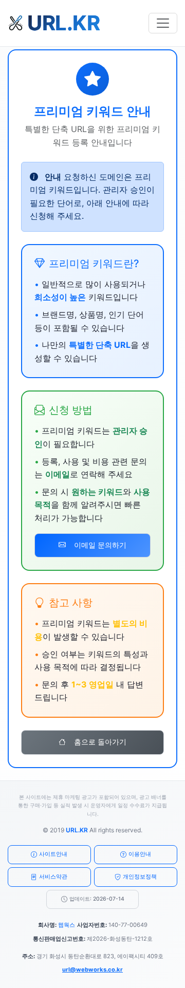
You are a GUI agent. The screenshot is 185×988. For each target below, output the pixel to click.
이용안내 (139, 853)
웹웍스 (66, 924)
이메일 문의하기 (100, 545)
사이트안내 (53, 853)
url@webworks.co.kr (92, 969)
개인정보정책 (140, 876)
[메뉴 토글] (163, 23)
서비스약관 (53, 876)
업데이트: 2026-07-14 (96, 899)
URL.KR (77, 830)
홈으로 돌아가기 (100, 742)
